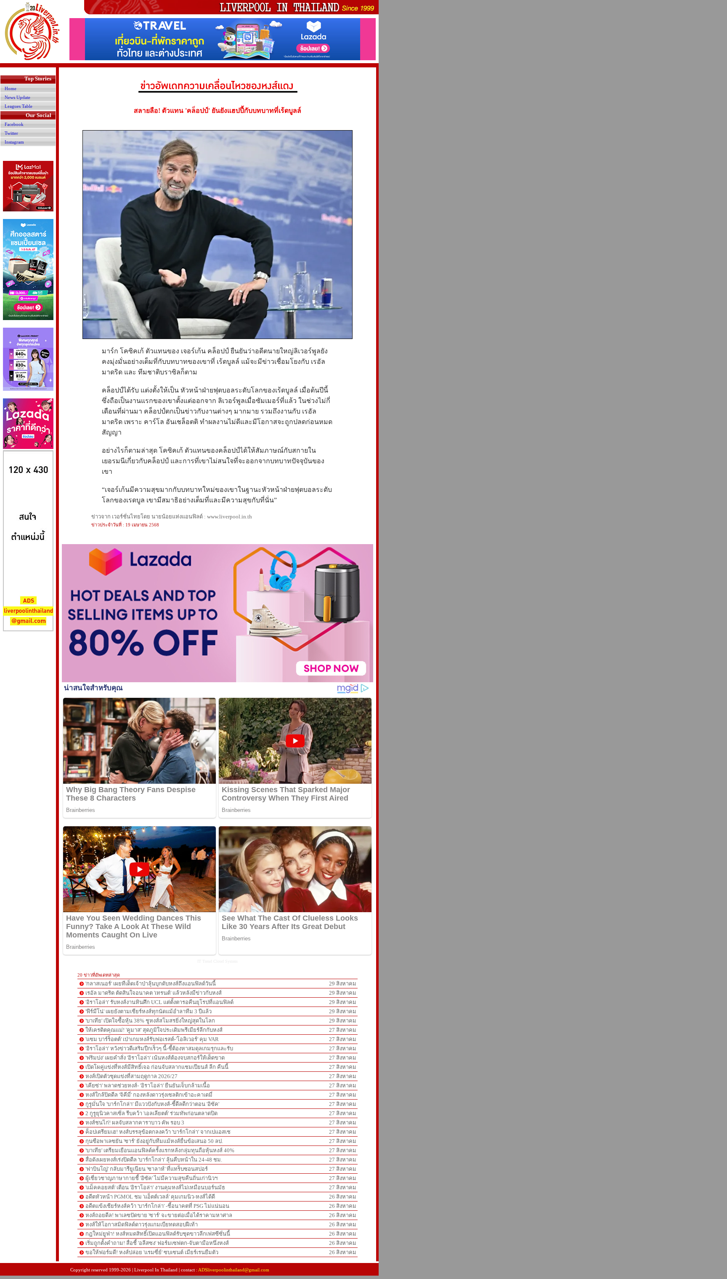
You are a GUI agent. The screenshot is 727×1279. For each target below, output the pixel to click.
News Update (17, 97)
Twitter (11, 133)
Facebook (14, 124)
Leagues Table (18, 106)
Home (10, 88)
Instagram (14, 141)
